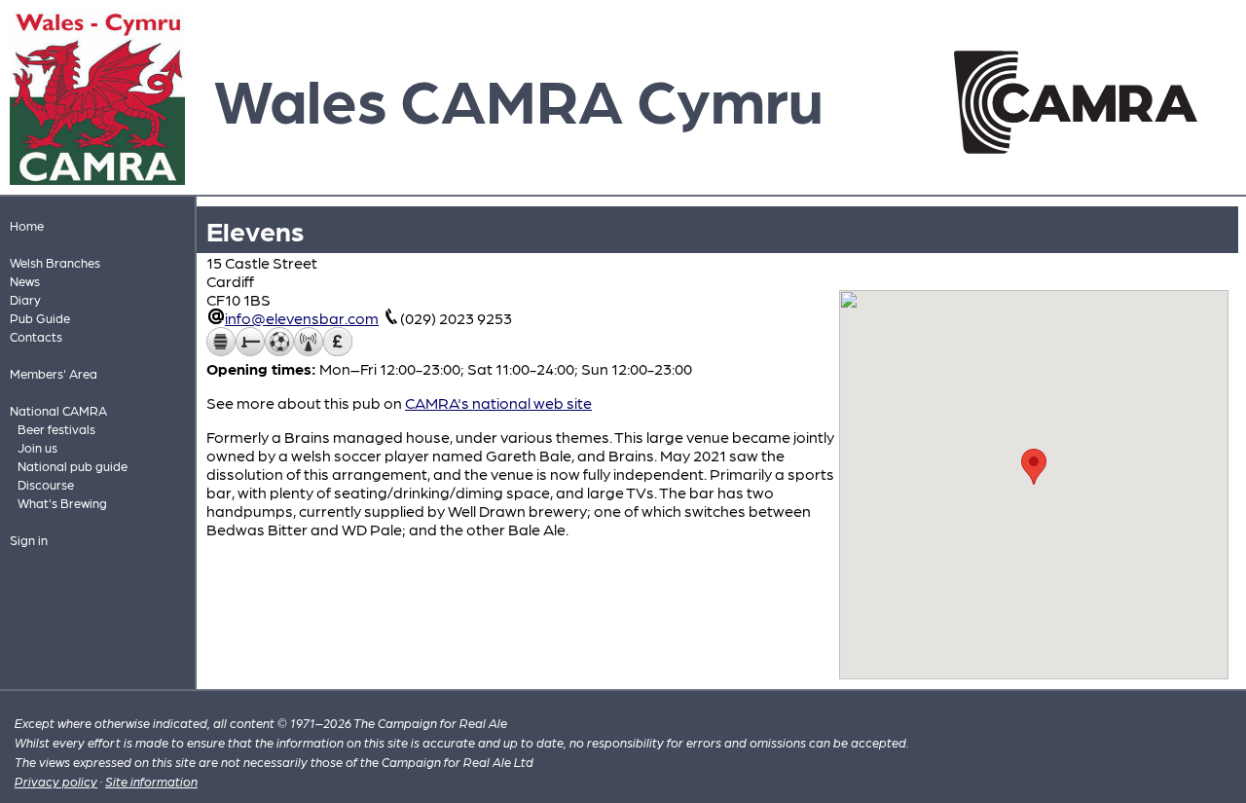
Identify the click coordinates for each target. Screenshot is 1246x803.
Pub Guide (40, 317)
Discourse (46, 484)
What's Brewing (62, 502)
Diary (25, 299)
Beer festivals (56, 428)
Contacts (36, 336)
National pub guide (73, 465)
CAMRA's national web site (498, 402)
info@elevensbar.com (302, 318)
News (25, 281)
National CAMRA (58, 410)
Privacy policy (56, 781)
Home (27, 225)
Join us (37, 447)
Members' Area (53, 373)
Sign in (29, 539)
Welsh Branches (55, 262)
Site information (151, 781)
